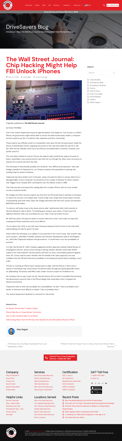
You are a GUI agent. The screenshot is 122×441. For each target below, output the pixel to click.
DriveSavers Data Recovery (36, 431)
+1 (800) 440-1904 (97, 375)
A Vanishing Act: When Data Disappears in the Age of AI (85, 414)
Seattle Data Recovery (42, 409)
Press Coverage (41, 77)
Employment (10, 390)
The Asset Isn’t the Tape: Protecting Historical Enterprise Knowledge (89, 403)
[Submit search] (114, 73)
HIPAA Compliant (68, 387)
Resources (77, 5)
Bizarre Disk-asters (13, 387)
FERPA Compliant (68, 390)
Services (56, 5)
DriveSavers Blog (96, 82)
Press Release (95, 97)
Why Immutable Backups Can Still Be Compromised (83, 400)
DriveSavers (10, 32)
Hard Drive (28, 5)
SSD (49, 5)
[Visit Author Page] (11, 331)
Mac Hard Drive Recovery (43, 387)
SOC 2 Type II (67, 375)
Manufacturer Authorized (71, 381)
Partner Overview (12, 400)
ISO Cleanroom (67, 378)
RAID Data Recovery (41, 381)
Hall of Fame (10, 384)
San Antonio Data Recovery (44, 414)
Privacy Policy (11, 412)
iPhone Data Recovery (42, 378)
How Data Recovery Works (74, 417)
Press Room (10, 378)
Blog (18, 32)
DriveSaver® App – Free (14, 409)
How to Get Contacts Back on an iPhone (22, 316)
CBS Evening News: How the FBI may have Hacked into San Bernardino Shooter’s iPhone (40, 320)
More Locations (40, 417)
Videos (92, 99)
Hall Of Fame (95, 91)
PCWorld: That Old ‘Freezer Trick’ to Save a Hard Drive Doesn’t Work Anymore (86, 345)
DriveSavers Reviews (98, 85)
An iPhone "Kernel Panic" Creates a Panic (22, 308)
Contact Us (95, 378)
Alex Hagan (27, 77)
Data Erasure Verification (43, 390)
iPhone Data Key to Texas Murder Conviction (23, 312)
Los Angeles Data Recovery (44, 403)
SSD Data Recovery (41, 384)
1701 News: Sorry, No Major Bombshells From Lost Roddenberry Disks (26, 345)
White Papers (95, 102)
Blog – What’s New (12, 403)
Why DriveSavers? (12, 375)
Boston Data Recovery (42, 412)
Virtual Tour (10, 381)
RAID (43, 5)
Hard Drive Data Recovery (43, 375)
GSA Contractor (68, 384)
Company (66, 5)
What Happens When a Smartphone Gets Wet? (81, 412)
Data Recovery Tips (13, 406)
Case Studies (95, 80)
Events (92, 88)
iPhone (37, 5)
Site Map (9, 414)
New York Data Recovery (43, 400)
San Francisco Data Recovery (45, 406)
